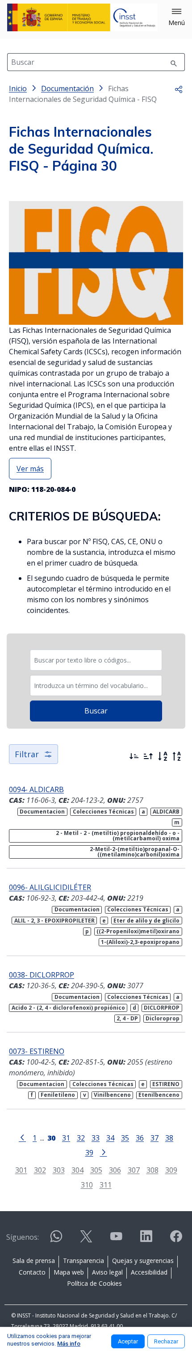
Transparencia (83, 1260)
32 (81, 1137)
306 (115, 1170)
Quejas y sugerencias (143, 1260)
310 (87, 1184)
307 (134, 1170)
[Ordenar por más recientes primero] (134, 756)
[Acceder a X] (86, 1240)
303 (59, 1170)
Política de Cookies (94, 1283)
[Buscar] (173, 62)
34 (110, 1137)
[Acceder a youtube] (116, 1240)
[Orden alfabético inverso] (177, 756)
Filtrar (27, 754)
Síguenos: (22, 1237)
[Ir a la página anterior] (22, 1137)
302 (40, 1170)
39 (89, 1152)
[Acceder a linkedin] (146, 1240)
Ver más (30, 469)
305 (96, 1170)
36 (140, 1137)
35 (125, 1137)
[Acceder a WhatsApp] (56, 1240)
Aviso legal (107, 1272)
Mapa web (69, 1272)
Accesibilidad (149, 1272)
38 (169, 1137)
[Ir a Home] (82, 17)
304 (77, 1170)
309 (171, 1170)
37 (154, 1137)
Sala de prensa (34, 1260)
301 (21, 1170)
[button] (176, 17)
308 (152, 1170)
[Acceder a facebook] (176, 1240)
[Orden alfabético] (162, 756)
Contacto (32, 1272)
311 (106, 1184)
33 (96, 1137)
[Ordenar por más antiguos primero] (148, 756)
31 (66, 1137)
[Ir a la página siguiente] (103, 1151)
